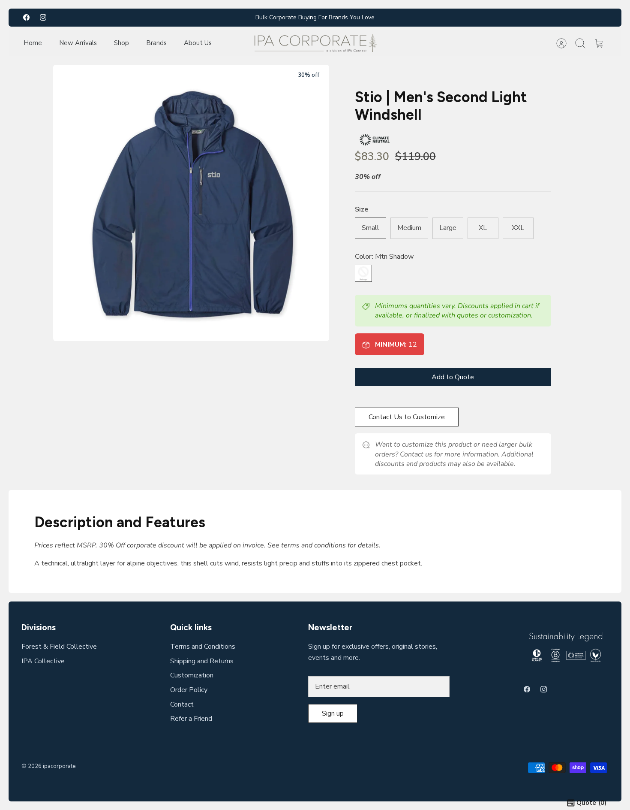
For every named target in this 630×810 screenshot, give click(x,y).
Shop (121, 43)
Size (361, 209)
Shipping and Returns (202, 661)
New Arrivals (78, 43)
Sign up (333, 713)
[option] (191, 203)
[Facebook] (26, 17)
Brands (156, 43)
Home (33, 43)
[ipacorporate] (316, 43)
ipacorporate (59, 766)
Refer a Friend (191, 718)
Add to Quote (453, 377)
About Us (198, 43)
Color (384, 256)
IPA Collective (43, 661)
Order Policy (188, 690)
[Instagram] (43, 17)
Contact (182, 704)
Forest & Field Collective (59, 646)
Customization (191, 675)
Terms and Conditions (202, 646)
